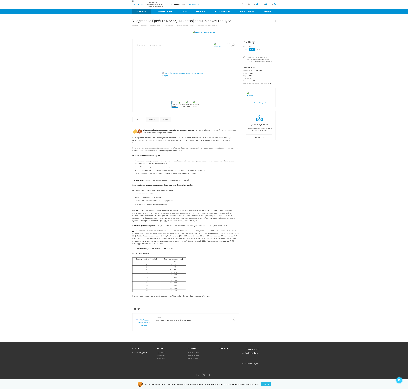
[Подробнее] (233, 319)
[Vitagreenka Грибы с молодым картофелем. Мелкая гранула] (186, 74)
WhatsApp (209, 375)
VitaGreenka (161, 359)
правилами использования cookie (198, 384)
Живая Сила (161, 356)
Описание (138, 119)
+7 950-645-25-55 (178, 4)
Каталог (136, 348)
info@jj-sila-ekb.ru (251, 353)
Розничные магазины (194, 353)
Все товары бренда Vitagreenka (256, 103)
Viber (204, 375)
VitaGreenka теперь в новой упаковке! (173, 320)
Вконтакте (198, 375)
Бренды (160, 348)
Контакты (224, 348)
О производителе (140, 353)
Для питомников (192, 359)
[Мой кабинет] (249, 4)
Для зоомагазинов (193, 356)
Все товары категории (253, 100)
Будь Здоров (161, 353)
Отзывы (165, 119)
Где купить (152, 119)
